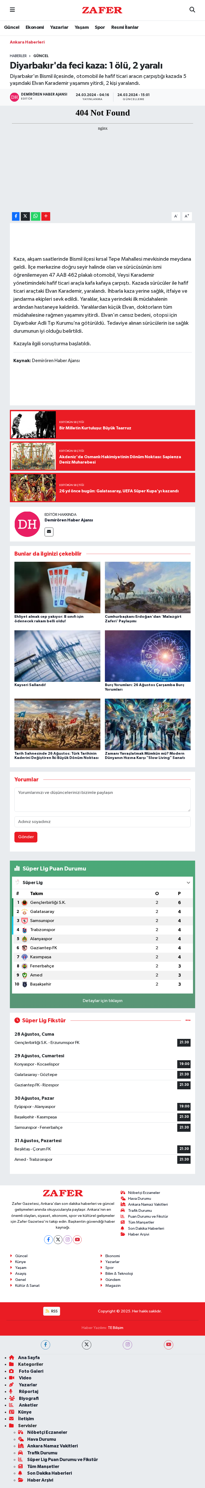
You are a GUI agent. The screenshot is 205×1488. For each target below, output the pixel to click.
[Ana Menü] (12, 10)
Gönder (26, 837)
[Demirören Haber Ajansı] (27, 524)
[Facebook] (48, 1239)
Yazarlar (59, 27)
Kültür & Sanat (27, 1286)
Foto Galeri (30, 1371)
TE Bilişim (115, 1328)
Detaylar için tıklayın (103, 1001)
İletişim (26, 1418)
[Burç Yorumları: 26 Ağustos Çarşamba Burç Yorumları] (148, 656)
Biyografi (28, 1398)
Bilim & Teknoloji (119, 1274)
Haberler (18, 56)
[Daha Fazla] (45, 216)
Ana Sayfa (29, 1357)
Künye (20, 1262)
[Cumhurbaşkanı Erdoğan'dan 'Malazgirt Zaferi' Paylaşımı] (148, 587)
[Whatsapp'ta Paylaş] (35, 216)
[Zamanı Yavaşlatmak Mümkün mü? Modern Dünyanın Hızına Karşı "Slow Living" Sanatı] (148, 724)
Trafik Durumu (140, 1211)
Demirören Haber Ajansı (69, 520)
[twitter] (86, 1345)
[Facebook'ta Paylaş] (15, 216)
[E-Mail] (49, 532)
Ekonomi (35, 27)
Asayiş (20, 1274)
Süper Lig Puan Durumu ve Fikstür (62, 1459)
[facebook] (45, 1345)
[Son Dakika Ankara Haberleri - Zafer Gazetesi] (102, 10)
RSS (54, 1311)
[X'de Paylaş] (25, 216)
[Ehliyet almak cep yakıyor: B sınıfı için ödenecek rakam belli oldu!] (57, 587)
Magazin (113, 1286)
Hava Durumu (139, 1199)
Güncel (11, 27)
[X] (58, 1239)
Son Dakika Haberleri (146, 1228)
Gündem (112, 1280)
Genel (20, 1280)
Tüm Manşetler (141, 1222)
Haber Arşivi (138, 1234)
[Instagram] (67, 1239)
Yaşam (82, 27)
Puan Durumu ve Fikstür (148, 1216)
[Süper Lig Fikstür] (188, 1020)
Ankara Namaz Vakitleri (148, 1204)
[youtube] (168, 1345)
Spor (100, 27)
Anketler (28, 1405)
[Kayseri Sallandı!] (57, 656)
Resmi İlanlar (125, 27)
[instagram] (127, 1345)
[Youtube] (77, 1239)
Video (24, 1378)
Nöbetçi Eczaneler (144, 1193)
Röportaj (28, 1391)
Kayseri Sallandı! (30, 685)
